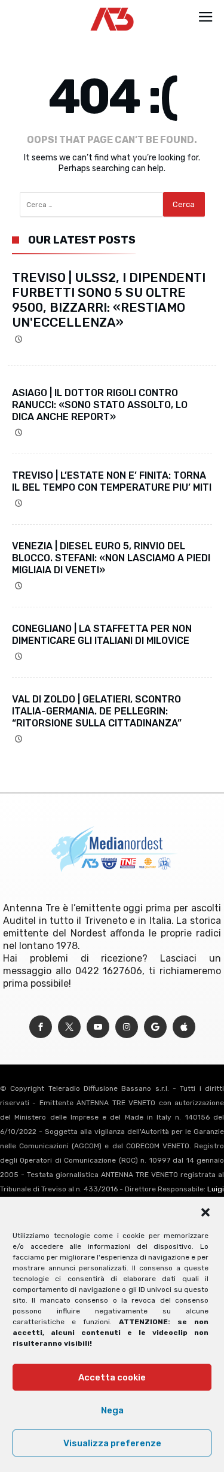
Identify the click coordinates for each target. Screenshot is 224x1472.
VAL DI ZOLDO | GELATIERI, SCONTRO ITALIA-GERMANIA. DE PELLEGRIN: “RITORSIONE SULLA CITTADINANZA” (97, 711)
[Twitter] (69, 1027)
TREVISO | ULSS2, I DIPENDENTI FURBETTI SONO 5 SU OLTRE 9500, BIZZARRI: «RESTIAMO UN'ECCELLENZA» (108, 300)
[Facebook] (40, 1027)
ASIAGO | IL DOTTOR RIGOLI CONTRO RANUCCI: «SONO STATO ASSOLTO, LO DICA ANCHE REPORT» (100, 404)
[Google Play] (155, 1027)
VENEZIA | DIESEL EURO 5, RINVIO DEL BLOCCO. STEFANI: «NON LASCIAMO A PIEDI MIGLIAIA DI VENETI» (111, 558)
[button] (205, 1212)
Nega (112, 1410)
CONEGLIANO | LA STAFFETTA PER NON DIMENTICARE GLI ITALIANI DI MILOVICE (102, 634)
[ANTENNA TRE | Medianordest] (112, 7)
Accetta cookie (112, 1377)
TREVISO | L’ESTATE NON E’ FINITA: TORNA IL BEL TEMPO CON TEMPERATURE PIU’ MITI (111, 481)
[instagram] (126, 1027)
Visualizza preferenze (112, 1443)
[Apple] (184, 1027)
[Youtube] (98, 1027)
